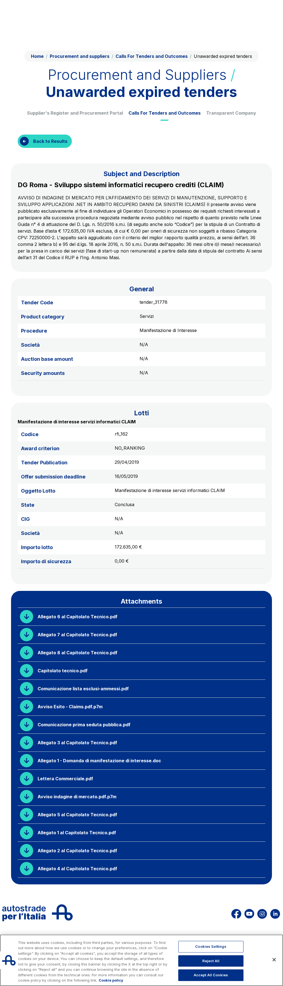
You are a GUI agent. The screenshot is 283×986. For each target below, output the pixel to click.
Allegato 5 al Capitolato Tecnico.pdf (77, 814)
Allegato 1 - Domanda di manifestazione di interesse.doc (99, 760)
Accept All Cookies (211, 975)
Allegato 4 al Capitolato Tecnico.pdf (77, 868)
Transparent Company (231, 113)
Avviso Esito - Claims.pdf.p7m (70, 706)
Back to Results (50, 141)
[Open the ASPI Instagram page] (262, 912)
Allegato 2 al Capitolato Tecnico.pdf (77, 850)
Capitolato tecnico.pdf (63, 670)
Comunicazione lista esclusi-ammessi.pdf (83, 688)
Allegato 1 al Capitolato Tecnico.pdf (77, 832)
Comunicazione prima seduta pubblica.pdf (84, 724)
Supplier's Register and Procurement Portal (75, 113)
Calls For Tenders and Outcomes (165, 113)
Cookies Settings (210, 946)
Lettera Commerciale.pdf (65, 778)
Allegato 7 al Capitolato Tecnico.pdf (77, 634)
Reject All (210, 961)
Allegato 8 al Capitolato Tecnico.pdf (77, 652)
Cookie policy (111, 980)
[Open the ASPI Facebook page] (236, 912)
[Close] (274, 960)
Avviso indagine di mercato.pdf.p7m (77, 796)
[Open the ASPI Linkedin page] (275, 912)
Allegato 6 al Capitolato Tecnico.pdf (77, 616)
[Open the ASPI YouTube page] (249, 912)
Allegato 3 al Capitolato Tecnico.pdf (77, 742)
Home (37, 56)
